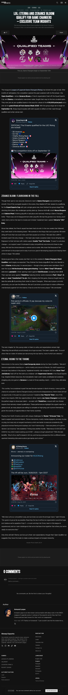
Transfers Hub (39, 642)
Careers (37, 645)
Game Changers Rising (34, 90)
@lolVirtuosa (18, 468)
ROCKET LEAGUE (6, 667)
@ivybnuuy (18, 460)
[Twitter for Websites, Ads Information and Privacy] (55, 180)
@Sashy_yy (17, 464)
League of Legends (18, 90)
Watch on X (51, 307)
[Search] (57, 2)
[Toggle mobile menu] (62, 2)
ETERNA (34, 7)
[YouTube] (15, 646)
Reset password (5, 680)
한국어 (37, 673)
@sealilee (17, 466)
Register (3, 677)
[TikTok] (12, 646)
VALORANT (4, 662)
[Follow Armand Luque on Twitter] (15, 624)
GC (39, 7)
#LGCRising (38, 456)
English (37, 661)
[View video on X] (34, 318)
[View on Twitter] (56, 121)
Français (37, 663)
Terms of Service (39, 681)
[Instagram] (5, 646)
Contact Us (38, 648)
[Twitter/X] (2, 646)
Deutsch (37, 668)
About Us (38, 651)
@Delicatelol (18, 462)
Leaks (37, 639)
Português (38, 671)
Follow (30, 122)
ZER (29, 7)
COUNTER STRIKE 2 (7, 664)
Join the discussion (51, 690)
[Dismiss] (59, 691)
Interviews (38, 637)
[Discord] (9, 646)
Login (2, 675)
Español (37, 666)
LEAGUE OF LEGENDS (7, 659)
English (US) (38, 659)
